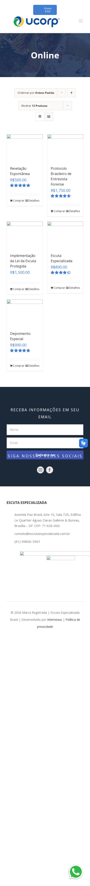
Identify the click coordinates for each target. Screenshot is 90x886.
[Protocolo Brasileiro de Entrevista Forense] (65, 147)
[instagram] (40, 469)
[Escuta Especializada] (65, 235)
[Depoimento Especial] (25, 313)
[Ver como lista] (48, 116)
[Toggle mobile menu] (81, 21)
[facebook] (49, 469)
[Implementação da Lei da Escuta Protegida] (25, 235)
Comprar (18, 200)
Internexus (54, 619)
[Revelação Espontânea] (25, 147)
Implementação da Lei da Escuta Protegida (23, 261)
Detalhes (33, 200)
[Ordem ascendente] (71, 92)
